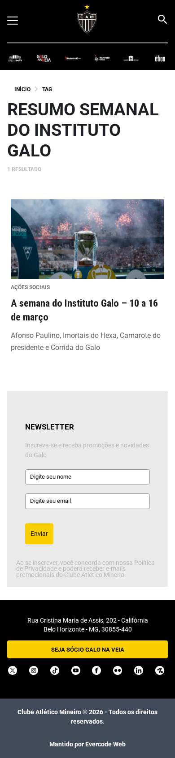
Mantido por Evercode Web (87, 744)
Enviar (39, 533)
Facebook (96, 670)
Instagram (33, 670)
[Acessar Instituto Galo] (102, 58)
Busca (162, 19)
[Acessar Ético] (160, 58)
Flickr (117, 670)
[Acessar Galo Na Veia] (44, 58)
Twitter (12, 670)
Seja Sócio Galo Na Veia (87, 649)
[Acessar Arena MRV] (15, 58)
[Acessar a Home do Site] (87, 19)
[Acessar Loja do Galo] (131, 58)
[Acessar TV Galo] (73, 58)
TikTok (54, 670)
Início (22, 89)
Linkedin (138, 670)
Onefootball (159, 670)
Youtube (75, 670)
